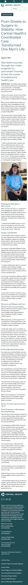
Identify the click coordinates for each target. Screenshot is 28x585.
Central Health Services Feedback (11, 573)
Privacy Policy (5, 567)
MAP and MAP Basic (7, 526)
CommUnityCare (6, 531)
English (15, 8)
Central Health (14, 5)
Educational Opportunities (9, 576)
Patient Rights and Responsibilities (11, 570)
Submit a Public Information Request (12, 564)
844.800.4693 (5, 539)
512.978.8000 (5, 546)
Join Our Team (5, 560)
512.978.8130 (5, 528)
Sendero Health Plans (7, 537)
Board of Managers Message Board (12, 581)
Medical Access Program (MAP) (15, 134)
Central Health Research (8, 579)
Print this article (7, 14)
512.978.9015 (5, 533)
